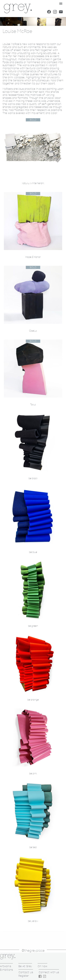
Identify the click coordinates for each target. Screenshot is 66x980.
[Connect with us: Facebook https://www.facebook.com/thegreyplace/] (49, 12)
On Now (42, 966)
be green (33, 626)
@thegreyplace (33, 950)
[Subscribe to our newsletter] (60, 12)
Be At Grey (25, 966)
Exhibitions (6, 969)
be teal (33, 847)
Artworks (5, 966)
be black (33, 478)
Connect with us (49, 972)
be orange (33, 700)
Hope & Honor (33, 257)
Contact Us (25, 972)
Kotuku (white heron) (33, 183)
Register (23, 975)
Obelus (33, 331)
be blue (33, 552)
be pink (33, 773)
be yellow (33, 921)
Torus (33, 404)
